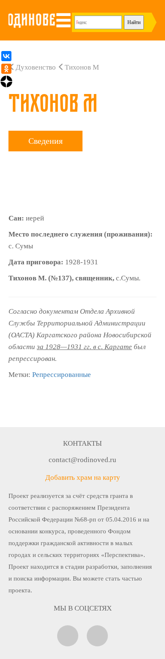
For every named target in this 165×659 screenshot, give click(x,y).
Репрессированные (61, 375)
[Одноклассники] (6, 69)
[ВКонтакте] (6, 56)
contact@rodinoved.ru (82, 459)
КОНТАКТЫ (82, 443)
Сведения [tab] (45, 140)
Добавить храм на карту (82, 477)
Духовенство (36, 67)
